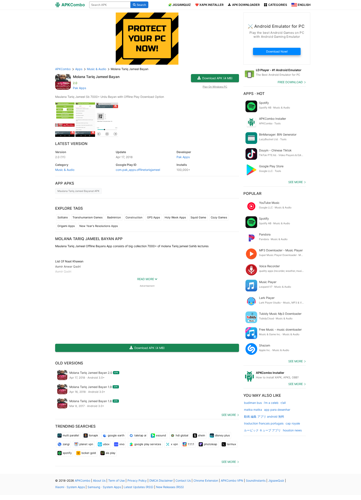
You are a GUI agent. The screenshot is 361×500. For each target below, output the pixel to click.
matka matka (253, 409)
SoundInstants (256, 480)
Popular (252, 193)
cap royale (293, 423)
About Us (99, 480)
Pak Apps (79, 88)
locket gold (88, 453)
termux (231, 444)
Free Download (290, 82)
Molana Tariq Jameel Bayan (96, 77)
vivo (122, 444)
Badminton (114, 217)
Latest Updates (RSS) (138, 487)
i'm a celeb (271, 402)
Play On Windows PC (215, 86)
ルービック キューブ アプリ (262, 430)
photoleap (210, 444)
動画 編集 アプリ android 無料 (264, 416)
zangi (66, 444)
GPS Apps (153, 217)
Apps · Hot (254, 93)
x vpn (174, 444)
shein (201, 435)
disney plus (222, 435)
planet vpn (86, 444)
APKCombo (63, 69)
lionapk (93, 435)
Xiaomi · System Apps (70, 487)
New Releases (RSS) (170, 487)
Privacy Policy (137, 480)
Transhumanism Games (87, 217)
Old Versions (69, 363)
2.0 (60, 157)
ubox (106, 444)
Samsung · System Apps (104, 487)
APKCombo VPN (232, 480)
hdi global (182, 435)
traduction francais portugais (263, 423)
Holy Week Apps (175, 217)
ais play (110, 453)
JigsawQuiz (276, 480)
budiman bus (253, 402)
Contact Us (183, 480)
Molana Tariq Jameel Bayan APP (89, 239)
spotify (67, 453)
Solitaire (62, 217)
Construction (134, 217)
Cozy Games (219, 217)
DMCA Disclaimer (161, 480)
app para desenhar (277, 409)
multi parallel (71, 435)
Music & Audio (64, 169)
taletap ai (140, 435)
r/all (283, 402)
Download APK (217, 78)
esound (161, 435)
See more (228, 415)
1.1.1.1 (191, 444)
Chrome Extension (205, 480)
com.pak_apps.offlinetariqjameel (138, 169)
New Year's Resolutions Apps (98, 226)
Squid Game (198, 217)
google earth (116, 435)
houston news (292, 430)
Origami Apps (66, 226)
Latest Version (71, 143)
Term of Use (116, 480)
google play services (147, 444)
